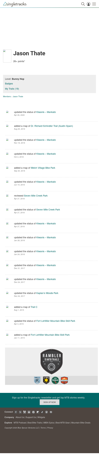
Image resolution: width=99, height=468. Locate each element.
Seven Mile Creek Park (36, 195)
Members (7, 96)
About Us (20, 417)
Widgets (41, 417)
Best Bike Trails (35, 422)
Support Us (31, 417)
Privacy (50, 427)
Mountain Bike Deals (80, 422)
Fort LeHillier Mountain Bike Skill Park (55, 320)
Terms (43, 427)
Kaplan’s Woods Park (47, 293)
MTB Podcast (20, 422)
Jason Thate (18, 96)
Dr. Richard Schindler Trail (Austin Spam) (52, 125)
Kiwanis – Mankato (46, 112)
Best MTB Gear (63, 422)
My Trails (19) (12, 88)
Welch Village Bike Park (43, 167)
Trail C (34, 306)
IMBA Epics (48, 422)
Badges (9, 83)
